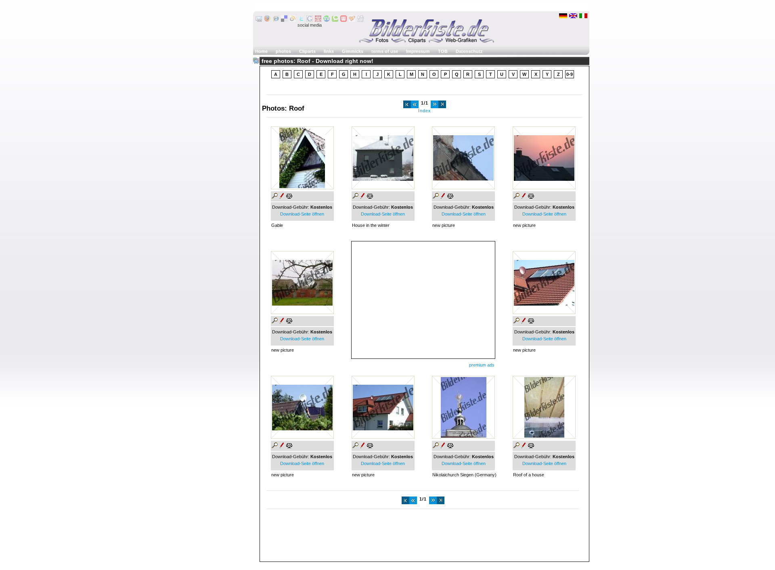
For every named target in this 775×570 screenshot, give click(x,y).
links (329, 51)
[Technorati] (335, 20)
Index (424, 110)
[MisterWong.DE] (318, 20)
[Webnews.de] (343, 20)
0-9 (569, 74)
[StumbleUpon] (326, 20)
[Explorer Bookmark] (275, 20)
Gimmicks (352, 51)
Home (261, 51)
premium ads (481, 365)
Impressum (418, 51)
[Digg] (360, 20)
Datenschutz (469, 51)
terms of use (384, 51)
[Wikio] (292, 20)
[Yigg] (352, 20)
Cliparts (307, 51)
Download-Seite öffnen (302, 214)
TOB (443, 51)
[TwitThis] (301, 20)
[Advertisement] (423, 297)
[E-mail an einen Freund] (259, 20)
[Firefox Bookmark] (267, 20)
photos (283, 51)
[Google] (309, 20)
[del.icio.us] (284, 20)
